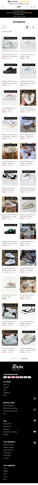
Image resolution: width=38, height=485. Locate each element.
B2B (4, 395)
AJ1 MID (6, 458)
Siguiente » (25, 359)
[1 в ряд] (33, 27)
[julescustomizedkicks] (19, 7)
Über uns (6, 385)
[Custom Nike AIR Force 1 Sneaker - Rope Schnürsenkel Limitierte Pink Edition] (10, 285)
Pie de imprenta (8, 406)
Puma (5, 476)
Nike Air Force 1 (8, 445)
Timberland (7, 453)
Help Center (7, 424)
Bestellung (7, 426)
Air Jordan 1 (7, 455)
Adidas (5, 471)
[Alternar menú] (2, 7)
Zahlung (6, 429)
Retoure (6, 435)
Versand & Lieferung (10, 432)
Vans (5, 479)
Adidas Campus (8, 447)
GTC (4, 414)
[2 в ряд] (27, 27)
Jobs (4, 390)
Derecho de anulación (10, 411)
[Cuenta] (30, 7)
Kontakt (5, 387)
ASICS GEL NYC (8, 450)
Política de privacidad (10, 408)
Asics (5, 474)
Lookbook (6, 393)
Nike (4, 468)
